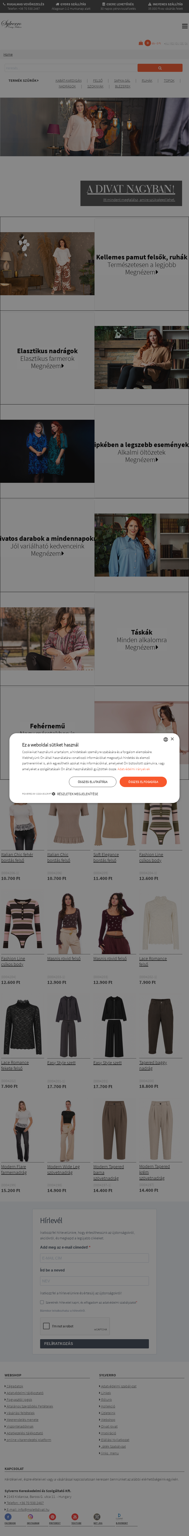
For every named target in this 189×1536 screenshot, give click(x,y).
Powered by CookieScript (37, 793)
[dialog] (94, 768)
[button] (75, 794)
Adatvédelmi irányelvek (134, 769)
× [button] (172, 739)
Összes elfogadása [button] (143, 782)
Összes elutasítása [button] (92, 782)
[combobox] (165, 739)
